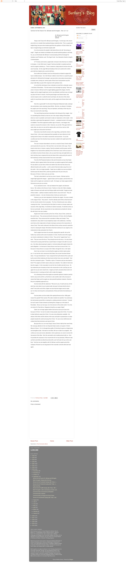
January (35, 513)
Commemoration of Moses (39, 493)
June (34, 503)
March (35, 509)
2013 (33, 525)
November (35, 472)
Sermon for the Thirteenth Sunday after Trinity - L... (45, 484)
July (34, 501)
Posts (79, 35)
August (35, 499)
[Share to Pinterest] (57, 398)
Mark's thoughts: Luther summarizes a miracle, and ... (45, 489)
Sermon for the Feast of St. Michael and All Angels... (45, 478)
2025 (33, 457)
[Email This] (51, 398)
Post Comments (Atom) (42, 443)
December (35, 470)
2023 (33, 461)
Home (52, 441)
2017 (33, 517)
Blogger (71, 559)
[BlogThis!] (53, 398)
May (34, 505)
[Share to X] (54, 398)
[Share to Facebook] (55, 398)
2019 (33, 469)
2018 (33, 515)
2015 (33, 521)
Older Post (69, 441)
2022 (33, 463)
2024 (33, 459)
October (35, 474)
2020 (33, 467)
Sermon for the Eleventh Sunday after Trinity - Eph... (45, 497)
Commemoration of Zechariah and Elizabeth (43, 491)
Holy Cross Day (36, 485)
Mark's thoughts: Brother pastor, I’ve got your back (80, 83)
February (35, 511)
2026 (33, 455)
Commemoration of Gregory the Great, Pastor (43, 495)
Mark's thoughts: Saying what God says (42, 480)
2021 (33, 465)
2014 (33, 523)
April (34, 507)
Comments (80, 38)
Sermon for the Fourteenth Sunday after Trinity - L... (45, 482)
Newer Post (34, 441)
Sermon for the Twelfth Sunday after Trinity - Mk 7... (45, 487)
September (36, 476)
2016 (33, 519)
